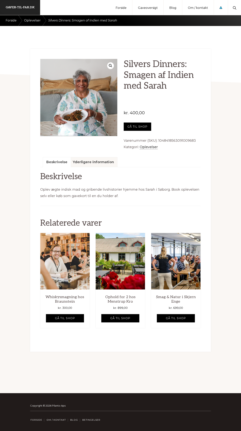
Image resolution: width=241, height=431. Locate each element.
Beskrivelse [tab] (56, 162)
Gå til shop (137, 126)
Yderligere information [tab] (93, 162)
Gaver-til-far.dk (20, 7)
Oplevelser (32, 20)
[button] (234, 7)
